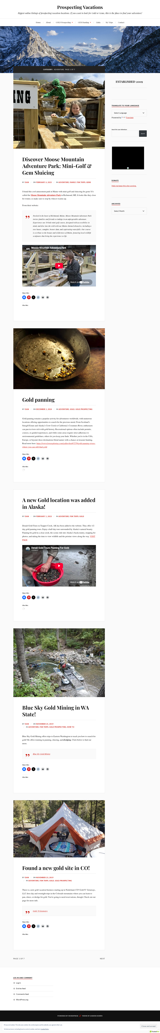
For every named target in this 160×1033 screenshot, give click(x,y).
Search (143, 133)
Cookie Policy (45, 1029)
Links (98, 22)
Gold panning (38, 399)
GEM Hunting (83, 22)
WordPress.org (22, 999)
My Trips (109, 22)
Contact (121, 22)
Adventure (63, 182)
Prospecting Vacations (80, 7)
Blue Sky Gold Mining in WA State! (55, 711)
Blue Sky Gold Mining (41, 754)
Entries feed (21, 988)
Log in (18, 983)
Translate (129, 117)
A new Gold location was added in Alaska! (58, 503)
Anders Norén (96, 1016)
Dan (27, 182)
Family (73, 182)
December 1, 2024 (44, 409)
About (48, 22)
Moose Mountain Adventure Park (46, 195)
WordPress (73, 1016)
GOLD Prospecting (63, 22)
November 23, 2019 (45, 877)
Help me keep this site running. (124, 186)
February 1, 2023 (44, 516)
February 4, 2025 (44, 182)
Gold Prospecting (84, 409)
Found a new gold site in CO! (56, 867)
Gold (72, 409)
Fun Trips (81, 182)
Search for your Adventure (119, 129)
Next (102, 959)
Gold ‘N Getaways (40, 911)
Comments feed (22, 994)
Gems (88, 182)
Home (38, 22)
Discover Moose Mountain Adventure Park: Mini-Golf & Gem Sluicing (57, 166)
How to (70, 727)
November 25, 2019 (45, 724)
